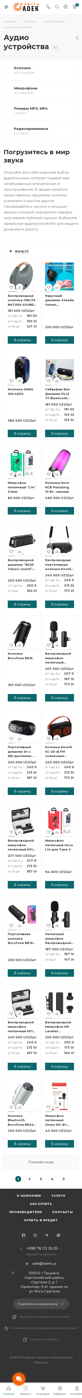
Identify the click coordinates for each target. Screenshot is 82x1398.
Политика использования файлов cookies (45, 1328)
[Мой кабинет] (66, 7)
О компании (29, 1195)
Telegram (47, 1235)
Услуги (58, 1195)
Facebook (23, 1235)
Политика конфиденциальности (45, 1316)
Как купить (41, 1204)
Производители (25, 1212)
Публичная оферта (44, 1339)
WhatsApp (58, 1235)
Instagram (35, 1235)
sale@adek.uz (44, 1263)
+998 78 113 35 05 (42, 1248)
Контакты (62, 1212)
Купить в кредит (41, 1220)
